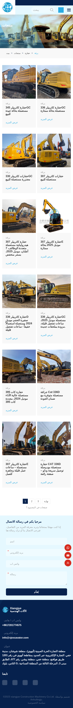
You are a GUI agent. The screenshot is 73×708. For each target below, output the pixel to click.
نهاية (46, 501)
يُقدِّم (36, 592)
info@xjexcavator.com (15, 637)
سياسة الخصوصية (36, 702)
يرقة (36, 53)
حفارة (27, 53)
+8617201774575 (11, 625)
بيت (8, 53)
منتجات (17, 53)
